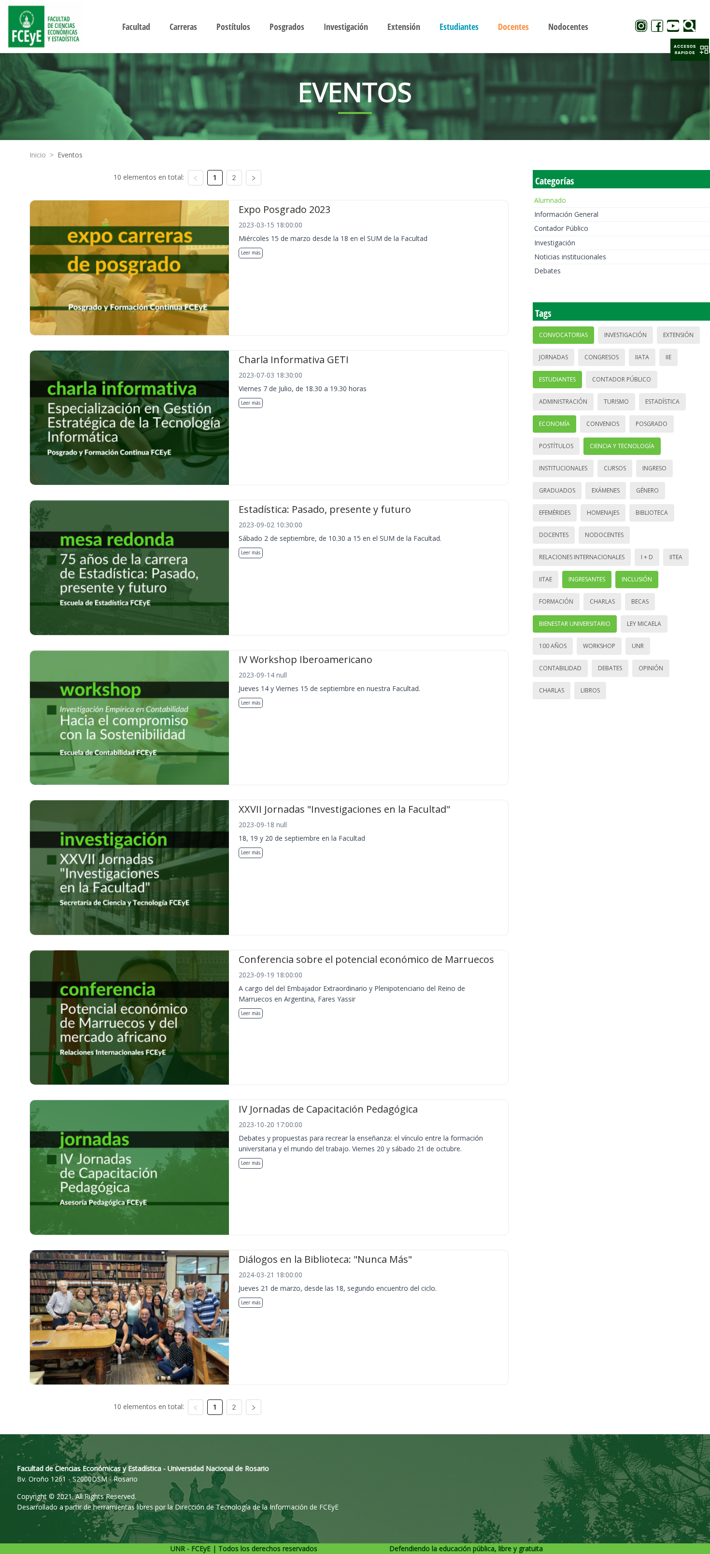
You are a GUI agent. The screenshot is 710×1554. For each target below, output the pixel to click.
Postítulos (556, 446)
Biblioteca (652, 513)
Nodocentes (604, 535)
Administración (563, 401)
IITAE (545, 579)
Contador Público (561, 228)
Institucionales (563, 468)
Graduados (557, 490)
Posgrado (651, 424)
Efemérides (554, 513)
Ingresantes (586, 579)
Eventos (70, 154)
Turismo (616, 401)
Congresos (601, 357)
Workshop (599, 646)
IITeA (675, 557)
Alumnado (550, 200)
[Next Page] (253, 177)
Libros (590, 690)
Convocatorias (563, 335)
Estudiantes (557, 379)
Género (647, 490)
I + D (647, 557)
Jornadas (553, 357)
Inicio (37, 154)
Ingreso (654, 468)
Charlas (602, 601)
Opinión (651, 668)
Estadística (662, 401)
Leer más (250, 252)
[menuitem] (136, 26)
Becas (640, 601)
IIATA (642, 357)
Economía (554, 424)
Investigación (554, 242)
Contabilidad (560, 668)
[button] (689, 50)
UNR (638, 646)
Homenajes (603, 513)
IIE (668, 357)
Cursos (615, 468)
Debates (547, 270)
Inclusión (637, 579)
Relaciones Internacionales (582, 557)
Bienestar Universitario (575, 624)
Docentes (553, 535)
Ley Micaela (644, 624)
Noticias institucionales (570, 256)
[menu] (355, 26)
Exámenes (606, 490)
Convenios (602, 424)
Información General (566, 214)
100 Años (553, 646)
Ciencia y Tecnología (622, 446)
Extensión (678, 335)
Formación (556, 601)
